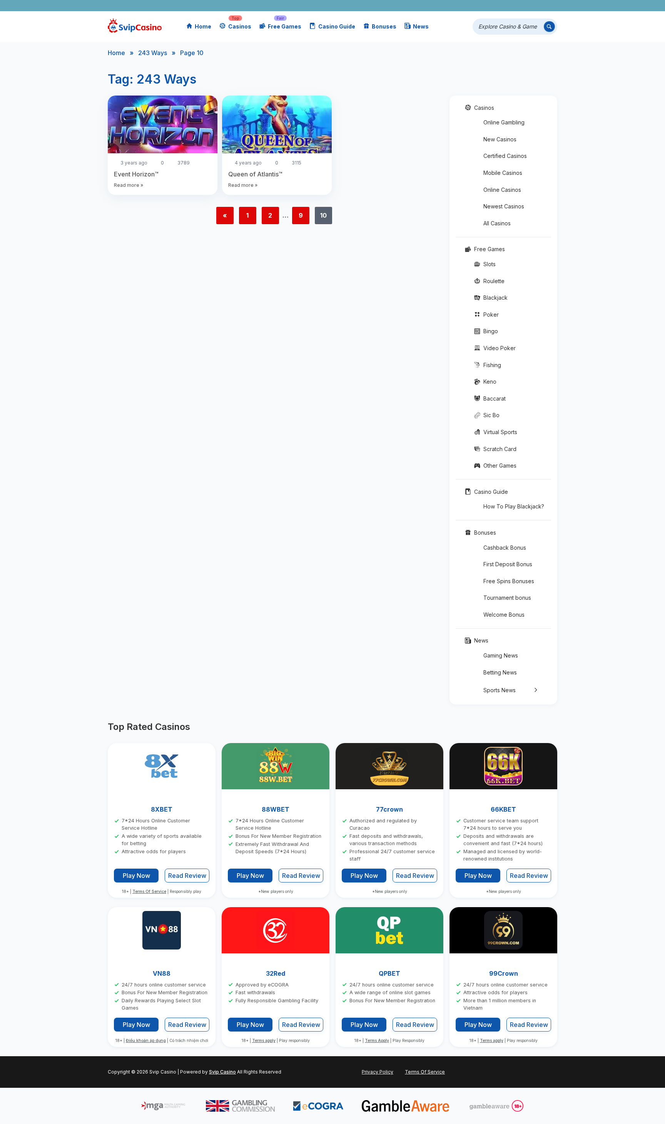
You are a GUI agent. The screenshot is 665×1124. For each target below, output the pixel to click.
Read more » (128, 185)
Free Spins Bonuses (508, 581)
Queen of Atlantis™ (255, 174)
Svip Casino (222, 1072)
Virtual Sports (500, 432)
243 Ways (152, 53)
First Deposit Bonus (507, 564)
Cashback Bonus (504, 547)
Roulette (494, 281)
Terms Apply (377, 1040)
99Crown (503, 973)
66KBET (503, 809)
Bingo (490, 331)
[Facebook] (483, 5)
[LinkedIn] (527, 5)
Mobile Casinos (502, 172)
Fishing (492, 365)
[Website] (549, 5)
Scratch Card (499, 449)
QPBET (389, 973)
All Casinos (497, 223)
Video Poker (499, 348)
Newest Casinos (503, 206)
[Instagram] (516, 5)
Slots (489, 264)
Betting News (500, 672)
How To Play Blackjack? (513, 506)
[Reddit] (538, 5)
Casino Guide (336, 26)
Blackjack (495, 297)
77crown (389, 809)
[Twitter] (494, 5)
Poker (491, 314)
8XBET (161, 809)
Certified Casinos (505, 156)
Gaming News (500, 655)
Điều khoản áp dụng (146, 1040)
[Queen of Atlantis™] (277, 126)
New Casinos (499, 139)
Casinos (239, 26)
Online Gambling (504, 122)
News (421, 26)
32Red (275, 973)
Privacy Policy (377, 1072)
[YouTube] (505, 5)
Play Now (136, 875)
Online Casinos (502, 189)
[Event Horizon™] (162, 126)
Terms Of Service (149, 891)
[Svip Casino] (135, 26)
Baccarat (494, 398)
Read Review (187, 876)
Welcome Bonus (504, 614)
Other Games (499, 465)
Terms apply (264, 1040)
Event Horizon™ (136, 174)
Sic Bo (491, 415)
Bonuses (384, 26)
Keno (489, 381)
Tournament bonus (507, 597)
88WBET (275, 809)
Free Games (284, 26)
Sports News (499, 690)
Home (203, 26)
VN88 (161, 973)
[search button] (549, 26)
